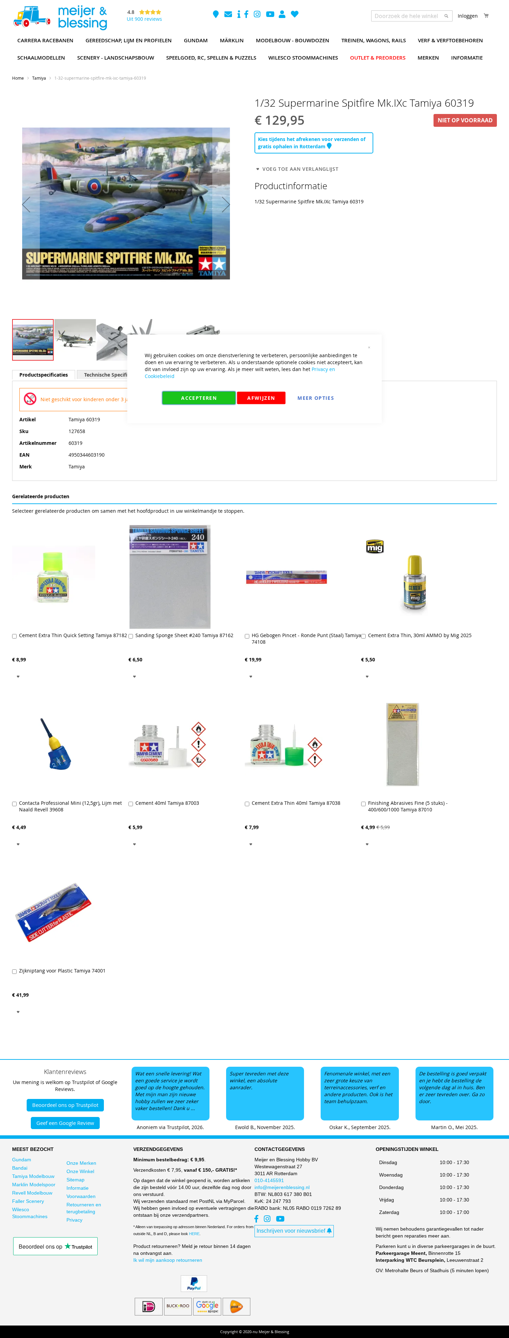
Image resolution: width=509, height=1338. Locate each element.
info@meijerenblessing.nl (282, 1187)
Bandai (19, 1168)
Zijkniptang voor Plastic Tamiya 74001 (62, 970)
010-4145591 (269, 1180)
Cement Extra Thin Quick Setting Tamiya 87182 (73, 635)
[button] (26, 204)
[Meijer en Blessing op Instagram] (258, 15)
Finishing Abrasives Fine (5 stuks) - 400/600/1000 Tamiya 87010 (408, 806)
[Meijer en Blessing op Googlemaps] (216, 15)
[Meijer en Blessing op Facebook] (247, 15)
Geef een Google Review (65, 1122)
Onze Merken (81, 1163)
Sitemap (75, 1179)
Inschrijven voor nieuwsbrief (291, 1231)
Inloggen (468, 15)
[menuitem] (45, 40)
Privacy (74, 1220)
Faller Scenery (28, 1201)
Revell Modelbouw (32, 1193)
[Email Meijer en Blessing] (228, 15)
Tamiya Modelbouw (33, 1176)
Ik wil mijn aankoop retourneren (167, 1260)
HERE (194, 1234)
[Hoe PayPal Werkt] (194, 1290)
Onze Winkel (80, 1171)
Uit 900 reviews (144, 19)
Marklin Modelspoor (33, 1184)
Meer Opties (315, 398)
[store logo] (60, 18)
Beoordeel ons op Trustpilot (65, 1104)
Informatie (77, 1188)
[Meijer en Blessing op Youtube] (270, 15)
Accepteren (199, 398)
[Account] (283, 15)
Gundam (21, 1159)
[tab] (43, 374)
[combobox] (412, 15)
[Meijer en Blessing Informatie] (239, 15)
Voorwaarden (81, 1196)
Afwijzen (261, 398)
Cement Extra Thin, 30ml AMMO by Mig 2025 (420, 635)
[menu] (254, 49)
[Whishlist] (294, 15)
